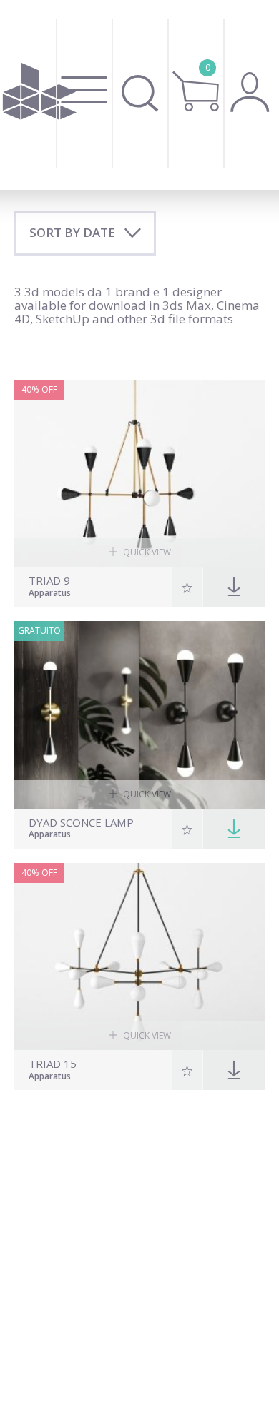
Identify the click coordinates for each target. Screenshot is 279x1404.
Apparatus (50, 594)
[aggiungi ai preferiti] (187, 587)
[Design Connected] (39, 95)
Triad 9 (49, 580)
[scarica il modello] (234, 829)
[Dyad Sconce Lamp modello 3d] (139, 715)
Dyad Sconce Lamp (81, 822)
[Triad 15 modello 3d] (139, 957)
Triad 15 (53, 1064)
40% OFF (39, 389)
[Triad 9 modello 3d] (139, 473)
